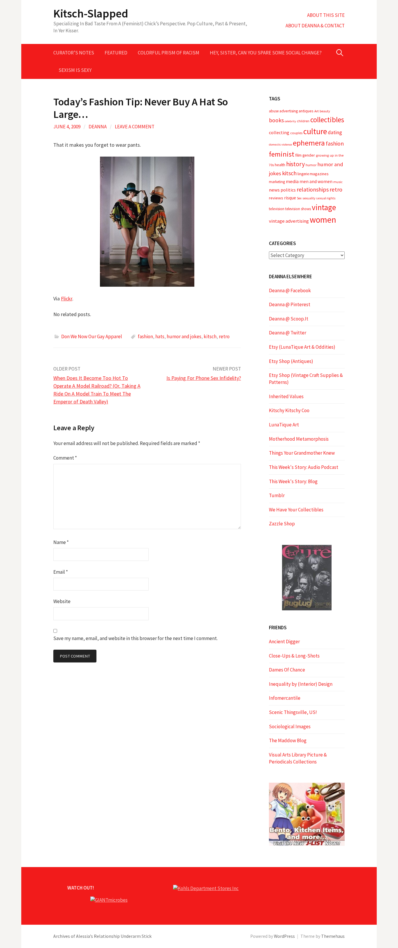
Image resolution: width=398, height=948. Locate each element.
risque (290, 198)
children (303, 121)
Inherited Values (286, 396)
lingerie (303, 173)
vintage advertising (289, 221)
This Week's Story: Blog (293, 481)
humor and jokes (184, 336)
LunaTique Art (284, 424)
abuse (274, 111)
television (276, 208)
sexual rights (326, 198)
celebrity (290, 121)
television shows (298, 208)
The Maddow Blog (288, 740)
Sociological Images (290, 726)
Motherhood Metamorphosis (299, 439)
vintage (324, 207)
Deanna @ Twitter (287, 332)
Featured (116, 52)
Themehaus (333, 936)
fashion (145, 336)
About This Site (326, 15)
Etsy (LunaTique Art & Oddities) (302, 347)
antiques (306, 111)
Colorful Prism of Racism (168, 52)
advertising (288, 111)
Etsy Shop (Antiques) (291, 361)
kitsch (210, 336)
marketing (277, 181)
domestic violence (280, 144)
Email (60, 572)
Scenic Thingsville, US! (293, 712)
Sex (299, 198)
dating (335, 132)
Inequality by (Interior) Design (300, 684)
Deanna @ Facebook (290, 290)
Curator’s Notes (73, 52)
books (276, 120)
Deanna (98, 126)
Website (62, 601)
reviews (276, 198)
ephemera (309, 143)
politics (288, 190)
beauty (325, 111)
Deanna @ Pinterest (289, 304)
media (292, 181)
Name (61, 542)
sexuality (308, 198)
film (298, 155)
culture (315, 131)
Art (316, 111)
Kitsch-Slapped (90, 13)
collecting (279, 132)
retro (224, 336)
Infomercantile (284, 698)
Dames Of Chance (287, 670)
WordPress (284, 936)
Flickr (66, 298)
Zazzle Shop (282, 523)
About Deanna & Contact (315, 25)
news (274, 190)
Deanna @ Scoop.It (288, 319)
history (295, 164)
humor (311, 165)
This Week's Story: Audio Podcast (303, 467)
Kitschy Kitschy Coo (289, 410)
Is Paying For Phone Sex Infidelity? (203, 378)
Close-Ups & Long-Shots (294, 656)
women (323, 219)
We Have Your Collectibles (296, 509)
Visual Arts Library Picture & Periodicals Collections (298, 758)
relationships (313, 189)
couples (296, 133)
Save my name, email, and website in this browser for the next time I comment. (135, 638)
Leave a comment (134, 126)
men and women (316, 181)
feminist (281, 154)
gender (308, 155)
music (338, 182)
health (280, 164)
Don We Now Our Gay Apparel (91, 336)
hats (159, 336)
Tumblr (277, 495)
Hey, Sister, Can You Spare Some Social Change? (266, 52)
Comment (65, 458)
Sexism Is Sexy (75, 70)
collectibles (327, 119)
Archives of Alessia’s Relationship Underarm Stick (102, 936)
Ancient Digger (284, 641)
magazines (319, 173)
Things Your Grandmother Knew (302, 453)
